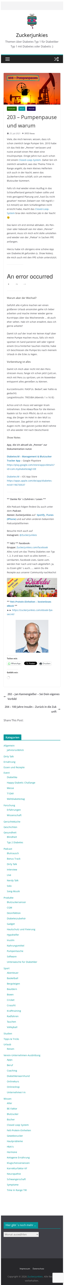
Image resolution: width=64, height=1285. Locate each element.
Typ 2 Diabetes (15, 842)
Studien (8, 1033)
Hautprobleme (15, 1141)
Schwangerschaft (16, 1179)
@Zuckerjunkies (28, 535)
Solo (22, 109)
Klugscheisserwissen (18, 1162)
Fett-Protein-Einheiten (19, 1130)
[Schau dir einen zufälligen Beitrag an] (56, 59)
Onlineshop (13, 1086)
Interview (12, 869)
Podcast (11, 109)
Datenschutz (38, 1268)
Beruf (10, 1065)
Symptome (13, 1184)
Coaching (12, 1070)
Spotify (41, 514)
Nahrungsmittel (15, 945)
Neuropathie (14, 1173)
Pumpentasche (15, 951)
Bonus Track (13, 858)
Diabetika (12, 777)
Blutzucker (13, 1114)
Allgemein (9, 745)
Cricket (10, 999)
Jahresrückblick (15, 750)
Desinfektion (14, 913)
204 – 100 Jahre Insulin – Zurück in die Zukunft (30, 709)
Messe (10, 788)
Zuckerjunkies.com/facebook (32, 547)
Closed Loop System (18, 1124)
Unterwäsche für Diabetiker (22, 961)
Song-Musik (13, 891)
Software (12, 956)
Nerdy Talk (12, 880)
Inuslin (10, 940)
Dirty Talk (9, 756)
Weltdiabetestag (16, 798)
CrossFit (11, 1005)
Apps (9, 1059)
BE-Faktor (12, 1108)
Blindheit (12, 837)
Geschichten (10, 827)
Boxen (10, 994)
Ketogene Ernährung (18, 1157)
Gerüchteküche (12, 821)
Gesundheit (10, 832)
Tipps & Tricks (11, 1039)
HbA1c (10, 1146)
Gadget (11, 923)
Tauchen (11, 1021)
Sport (7, 968)
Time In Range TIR (17, 1190)
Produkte (8, 897)
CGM (9, 907)
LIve (9, 875)
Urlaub (31, 109)
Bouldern (12, 989)
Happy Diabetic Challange (21, 782)
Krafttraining (14, 1010)
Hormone (12, 1152)
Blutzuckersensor (16, 902)
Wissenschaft (14, 815)
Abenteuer (13, 972)
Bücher (11, 1119)
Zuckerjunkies (32, 35)
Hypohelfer (13, 934)
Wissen (7, 1098)
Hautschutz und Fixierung (21, 929)
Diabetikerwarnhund (18, 1076)
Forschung (9, 805)
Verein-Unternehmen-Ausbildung (22, 1055)
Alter (9, 1103)
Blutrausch (13, 853)
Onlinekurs (13, 1081)
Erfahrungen (14, 809)
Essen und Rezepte (14, 767)
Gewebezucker (15, 1135)
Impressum (25, 1268)
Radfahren (13, 1016)
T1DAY (10, 793)
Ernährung (9, 761)
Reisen (10, 1048)
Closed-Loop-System (30, 160)
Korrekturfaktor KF (17, 1168)
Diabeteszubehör (16, 918)
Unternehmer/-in (16, 1092)
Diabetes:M (13, 476)
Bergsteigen (13, 983)
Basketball (12, 978)
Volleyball (12, 1027)
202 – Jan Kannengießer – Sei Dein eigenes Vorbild (34, 696)
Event (7, 772)
